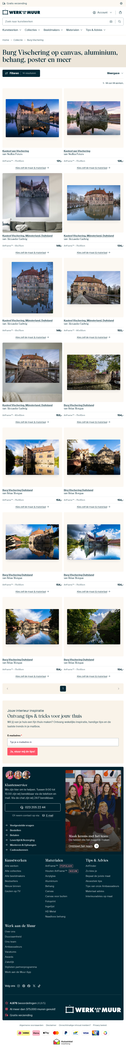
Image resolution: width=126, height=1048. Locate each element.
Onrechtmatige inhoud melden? (75, 1025)
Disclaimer (51, 1025)
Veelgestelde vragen (22, 825)
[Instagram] (18, 986)
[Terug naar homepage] (21, 12)
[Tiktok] (39, 986)
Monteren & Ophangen (23, 845)
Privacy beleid (100, 1025)
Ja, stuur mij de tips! (22, 751)
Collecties (31, 30)
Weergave (113, 73)
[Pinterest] (24, 986)
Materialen (72, 30)
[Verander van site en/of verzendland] (121, 3)
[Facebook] (29, 986)
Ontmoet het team (81, 846)
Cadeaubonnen (19, 850)
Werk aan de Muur (20, 926)
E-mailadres (14, 735)
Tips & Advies (94, 30)
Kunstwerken (10, 30)
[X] (34, 986)
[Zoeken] (119, 21)
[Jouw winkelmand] (120, 12)
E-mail (49, 815)
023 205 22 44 (35, 807)
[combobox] (55, 21)
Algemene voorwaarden (31, 1025)
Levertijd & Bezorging (22, 840)
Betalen (14, 835)
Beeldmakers (52, 30)
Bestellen (15, 830)
